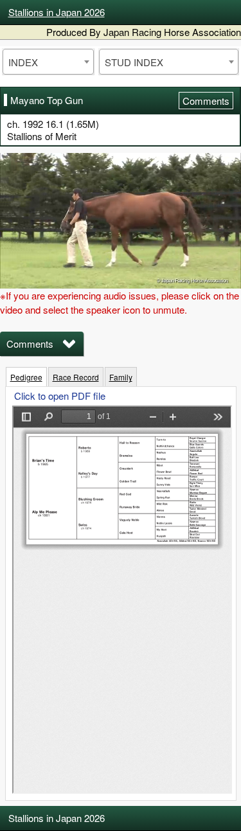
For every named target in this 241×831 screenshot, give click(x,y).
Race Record (76, 376)
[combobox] (48, 62)
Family (120, 376)
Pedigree (26, 376)
